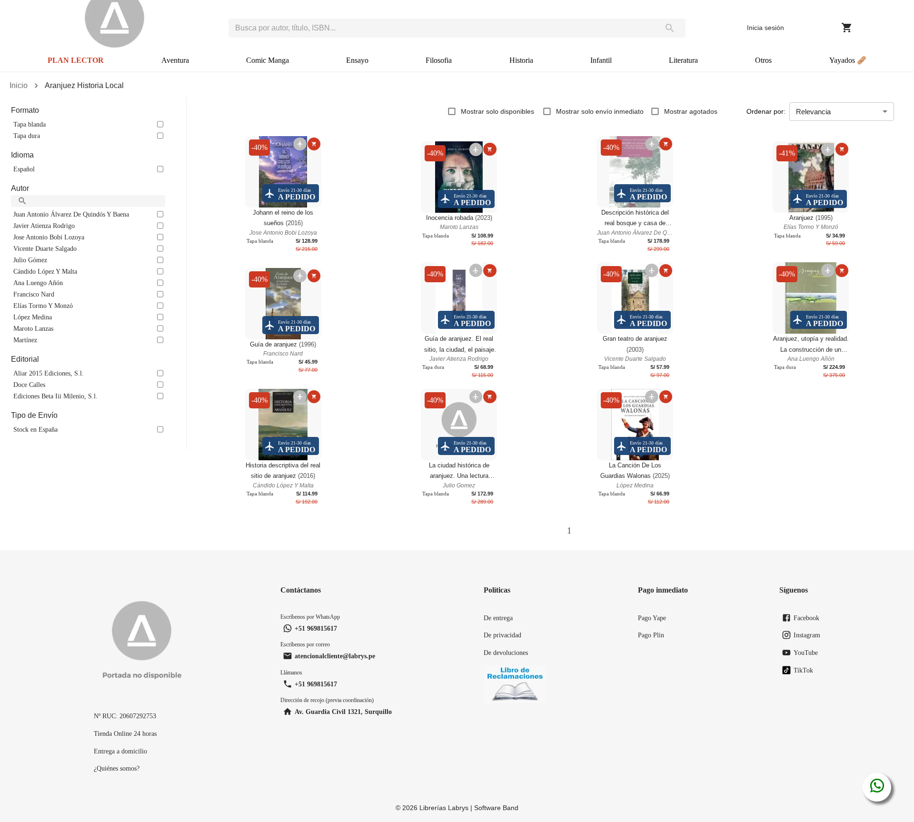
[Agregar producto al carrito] (314, 144)
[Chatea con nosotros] (877, 787)
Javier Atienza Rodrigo (44, 225)
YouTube (806, 652)
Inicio (19, 85)
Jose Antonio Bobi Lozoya (48, 237)
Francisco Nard (33, 294)
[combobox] (441, 28)
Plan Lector (76, 60)
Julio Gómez (30, 260)
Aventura (175, 60)
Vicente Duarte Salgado (45, 248)
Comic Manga (267, 60)
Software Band (496, 808)
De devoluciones (506, 652)
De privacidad (502, 635)
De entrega (498, 618)
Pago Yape (652, 618)
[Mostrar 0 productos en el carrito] (847, 27)
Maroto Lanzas (33, 328)
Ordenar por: (765, 111)
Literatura (683, 60)
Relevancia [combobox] (813, 112)
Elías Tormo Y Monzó (43, 305)
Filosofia (439, 60)
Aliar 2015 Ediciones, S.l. (48, 373)
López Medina (32, 317)
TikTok (803, 670)
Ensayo (357, 60)
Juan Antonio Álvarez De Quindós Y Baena (71, 214)
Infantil (601, 60)
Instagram (807, 635)
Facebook (806, 618)
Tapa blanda (29, 124)
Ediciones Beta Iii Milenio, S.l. (55, 396)
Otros (763, 60)
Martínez (25, 340)
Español (24, 169)
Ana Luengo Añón (38, 283)
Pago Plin (651, 635)
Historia (521, 60)
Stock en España (35, 429)
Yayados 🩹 (847, 60)
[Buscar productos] (670, 28)
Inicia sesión (765, 27)
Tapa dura (26, 135)
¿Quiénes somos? (116, 768)
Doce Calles (29, 384)
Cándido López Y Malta (45, 271)
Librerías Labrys (443, 808)
